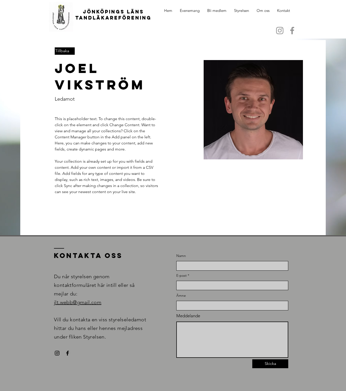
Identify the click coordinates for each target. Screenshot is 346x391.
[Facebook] (292, 30)
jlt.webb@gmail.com (77, 302)
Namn (181, 255)
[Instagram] (280, 30)
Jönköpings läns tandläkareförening (113, 15)
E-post (181, 275)
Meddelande (188, 316)
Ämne (181, 295)
